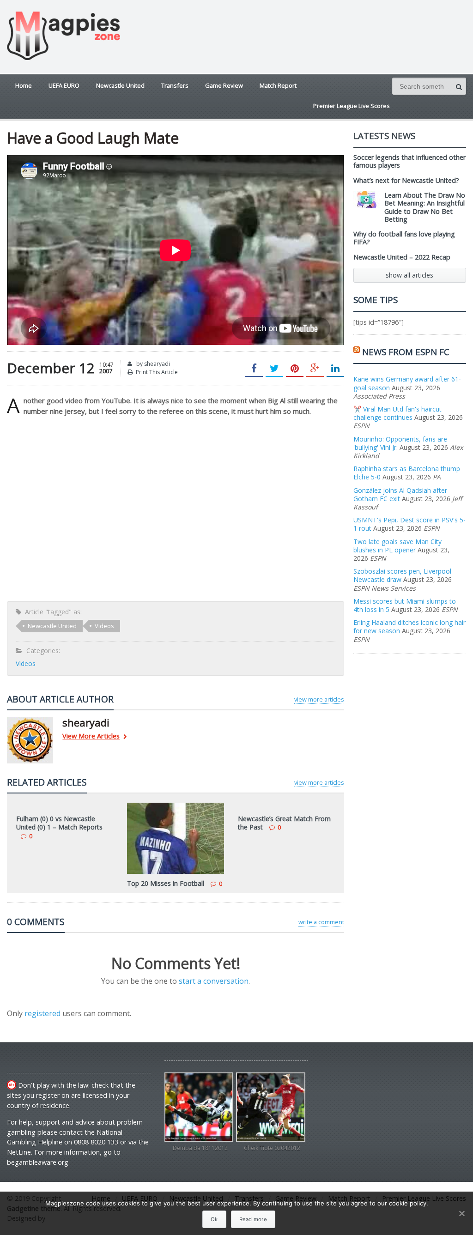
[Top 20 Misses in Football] (175, 806)
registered (43, 1013)
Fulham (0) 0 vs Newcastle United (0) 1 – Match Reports (59, 822)
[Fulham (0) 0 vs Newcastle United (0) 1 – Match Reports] (65, 806)
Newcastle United (120, 85)
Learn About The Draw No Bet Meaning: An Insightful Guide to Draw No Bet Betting (424, 207)
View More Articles (91, 736)
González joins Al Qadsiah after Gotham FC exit (400, 494)
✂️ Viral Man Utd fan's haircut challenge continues (397, 413)
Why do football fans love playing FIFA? (404, 238)
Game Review (224, 85)
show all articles (409, 275)
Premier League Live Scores (351, 106)
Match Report (278, 85)
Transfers (174, 85)
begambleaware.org (37, 1162)
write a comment (321, 922)
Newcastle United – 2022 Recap (401, 257)
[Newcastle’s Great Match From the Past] (286, 806)
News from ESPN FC (405, 351)
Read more (253, 1219)
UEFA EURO (64, 85)
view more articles (319, 699)
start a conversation (214, 981)
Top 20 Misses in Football (165, 883)
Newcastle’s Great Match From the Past (284, 822)
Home (23, 85)
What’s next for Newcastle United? (406, 180)
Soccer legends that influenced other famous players (409, 161)
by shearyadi (152, 364)
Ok (214, 1219)
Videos (104, 626)
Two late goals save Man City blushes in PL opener (397, 545)
